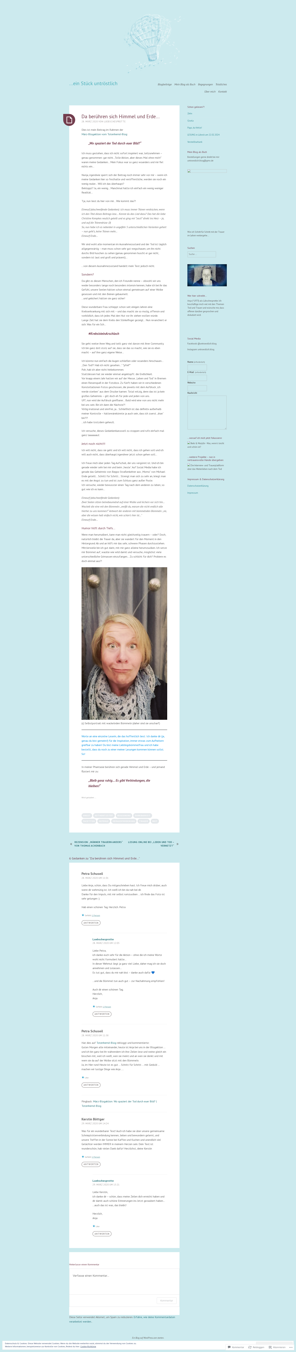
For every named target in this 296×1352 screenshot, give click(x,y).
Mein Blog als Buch (184, 84)
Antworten (91, 922)
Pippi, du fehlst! (194, 127)
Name (196, 361)
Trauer (143, 821)
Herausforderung (124, 821)
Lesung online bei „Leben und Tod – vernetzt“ (151, 844)
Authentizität (104, 815)
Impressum (192, 492)
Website (191, 382)
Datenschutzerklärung (197, 485)
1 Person (96, 915)
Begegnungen (205, 84)
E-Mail (196, 372)
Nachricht (192, 392)
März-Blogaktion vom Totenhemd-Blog (104, 134)
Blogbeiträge (165, 84)
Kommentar (166, 1300)
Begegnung (124, 815)
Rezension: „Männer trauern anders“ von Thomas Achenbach (99, 844)
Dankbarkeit (143, 815)
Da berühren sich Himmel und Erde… (121, 116)
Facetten (89, 821)
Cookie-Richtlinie (88, 1346)
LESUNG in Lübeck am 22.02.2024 (203, 134)
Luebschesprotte (115, 121)
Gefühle (104, 821)
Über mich (209, 91)
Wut (154, 821)
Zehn (189, 113)
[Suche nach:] (201, 254)
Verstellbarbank (194, 141)
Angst (87, 815)
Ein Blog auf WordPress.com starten (148, 1337)
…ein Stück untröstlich (93, 83)
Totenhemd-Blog (106, 1042)
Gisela (190, 120)
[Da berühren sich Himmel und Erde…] (69, 120)
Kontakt (222, 91)
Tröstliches (221, 84)
